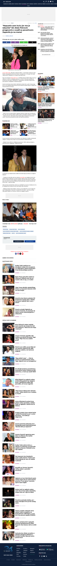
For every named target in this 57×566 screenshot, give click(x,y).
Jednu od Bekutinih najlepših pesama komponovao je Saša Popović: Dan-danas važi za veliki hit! (25, 524)
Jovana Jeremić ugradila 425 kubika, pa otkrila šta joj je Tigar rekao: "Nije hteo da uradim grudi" (25, 338)
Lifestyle (40, 4)
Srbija (52, 4)
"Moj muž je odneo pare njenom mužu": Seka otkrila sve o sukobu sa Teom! (25, 392)
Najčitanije (46, 23)
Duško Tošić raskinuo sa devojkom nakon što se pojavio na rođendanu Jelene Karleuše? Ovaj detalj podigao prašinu (25, 268)
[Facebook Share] (7, 42)
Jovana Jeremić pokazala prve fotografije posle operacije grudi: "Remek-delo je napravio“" (25, 425)
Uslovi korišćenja (47, 559)
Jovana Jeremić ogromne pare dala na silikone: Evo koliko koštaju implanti (25, 436)
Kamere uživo (11, 4)
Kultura (48, 4)
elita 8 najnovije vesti (21, 233)
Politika (16, 4)
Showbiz (24, 4)
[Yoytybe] (50, 2)
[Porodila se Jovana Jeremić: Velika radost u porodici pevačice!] (8, 470)
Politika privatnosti (38, 559)
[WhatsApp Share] (24, 42)
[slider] (19, 219)
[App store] (42, 549)
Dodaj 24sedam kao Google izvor (20, 45)
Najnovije (5, 4)
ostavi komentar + (30, 241)
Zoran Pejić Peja (6, 233)
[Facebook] (46, 2)
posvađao (22, 177)
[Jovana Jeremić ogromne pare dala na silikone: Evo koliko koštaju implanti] (8, 437)
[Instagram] (48, 2)
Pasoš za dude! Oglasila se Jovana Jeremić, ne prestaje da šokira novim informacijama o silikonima (25, 312)
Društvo (35, 4)
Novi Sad (32, 554)
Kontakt (13, 559)
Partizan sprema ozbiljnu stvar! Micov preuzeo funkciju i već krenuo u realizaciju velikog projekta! (47, 45)
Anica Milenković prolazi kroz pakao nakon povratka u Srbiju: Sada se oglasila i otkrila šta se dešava (25, 404)
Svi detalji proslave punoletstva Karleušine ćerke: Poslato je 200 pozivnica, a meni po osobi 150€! (25, 370)
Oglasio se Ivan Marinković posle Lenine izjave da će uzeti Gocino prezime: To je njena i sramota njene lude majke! (25, 480)
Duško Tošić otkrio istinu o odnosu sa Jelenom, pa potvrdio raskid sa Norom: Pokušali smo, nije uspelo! (25, 447)
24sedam (26, 224)
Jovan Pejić (5, 229)
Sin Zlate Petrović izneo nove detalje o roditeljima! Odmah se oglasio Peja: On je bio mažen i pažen (32, 132)
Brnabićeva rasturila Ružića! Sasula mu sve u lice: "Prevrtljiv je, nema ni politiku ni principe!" (47, 50)
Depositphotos (28, 561)
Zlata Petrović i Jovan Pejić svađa (10, 231)
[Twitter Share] (32, 42)
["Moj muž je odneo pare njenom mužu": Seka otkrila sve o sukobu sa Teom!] (8, 393)
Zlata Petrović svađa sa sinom (26, 231)
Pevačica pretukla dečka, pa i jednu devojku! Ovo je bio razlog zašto (25, 501)
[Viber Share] (15, 42)
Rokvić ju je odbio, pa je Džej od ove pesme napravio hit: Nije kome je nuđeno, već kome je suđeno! (25, 349)
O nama (8, 559)
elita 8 (13, 233)
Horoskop (32, 552)
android (16, 224)
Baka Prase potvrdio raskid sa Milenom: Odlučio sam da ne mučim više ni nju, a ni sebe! (24, 278)
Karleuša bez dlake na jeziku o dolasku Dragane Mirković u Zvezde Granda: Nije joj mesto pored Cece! (25, 535)
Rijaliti (28, 5)
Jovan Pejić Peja (6, 73)
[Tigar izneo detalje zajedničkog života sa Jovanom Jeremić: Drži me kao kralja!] (8, 290)
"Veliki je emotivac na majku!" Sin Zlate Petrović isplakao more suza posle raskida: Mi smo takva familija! (32, 125)
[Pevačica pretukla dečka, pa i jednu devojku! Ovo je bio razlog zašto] (8, 502)
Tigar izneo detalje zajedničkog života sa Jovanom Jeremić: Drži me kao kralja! (25, 289)
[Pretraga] (43, 1)
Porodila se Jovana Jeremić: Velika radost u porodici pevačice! (24, 469)
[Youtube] (22, 254)
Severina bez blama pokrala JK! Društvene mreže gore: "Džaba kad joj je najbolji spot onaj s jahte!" (25, 300)
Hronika (31, 4)
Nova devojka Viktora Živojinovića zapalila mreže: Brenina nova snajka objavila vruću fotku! (47, 34)
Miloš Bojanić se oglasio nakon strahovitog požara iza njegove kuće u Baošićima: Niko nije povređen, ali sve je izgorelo (25, 382)
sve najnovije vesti (46, 54)
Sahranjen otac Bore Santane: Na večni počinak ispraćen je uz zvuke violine (46, 120)
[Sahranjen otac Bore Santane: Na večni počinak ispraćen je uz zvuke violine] (46, 113)
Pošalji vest (30, 559)
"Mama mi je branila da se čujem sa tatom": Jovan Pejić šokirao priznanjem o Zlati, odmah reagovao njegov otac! (14, 132)
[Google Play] (50, 549)
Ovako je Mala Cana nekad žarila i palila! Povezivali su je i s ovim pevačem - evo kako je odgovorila (25, 415)
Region (32, 550)
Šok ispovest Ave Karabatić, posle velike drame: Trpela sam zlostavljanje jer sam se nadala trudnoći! (25, 458)
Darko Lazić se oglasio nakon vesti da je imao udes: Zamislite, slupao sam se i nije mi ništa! (25, 491)
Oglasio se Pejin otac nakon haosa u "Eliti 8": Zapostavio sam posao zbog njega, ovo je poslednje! (14, 125)
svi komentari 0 (18, 241)
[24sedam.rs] (7, 2)
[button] (20, 212)
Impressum (18, 559)
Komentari (51, 23)
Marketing (25, 559)
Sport (19, 4)
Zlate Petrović (14, 78)
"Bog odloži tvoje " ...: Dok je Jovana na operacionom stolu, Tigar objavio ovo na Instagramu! (25, 360)
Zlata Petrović (21, 229)
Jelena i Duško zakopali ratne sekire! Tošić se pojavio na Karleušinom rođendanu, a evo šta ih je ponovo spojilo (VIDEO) (25, 513)
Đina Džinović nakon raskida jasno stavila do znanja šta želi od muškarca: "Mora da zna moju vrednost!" (25, 327)
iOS (11, 224)
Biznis (44, 4)
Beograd (32, 548)
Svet (28, 4)
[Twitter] (53, 2)
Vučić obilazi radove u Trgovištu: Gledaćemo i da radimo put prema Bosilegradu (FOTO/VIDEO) (47, 28)
